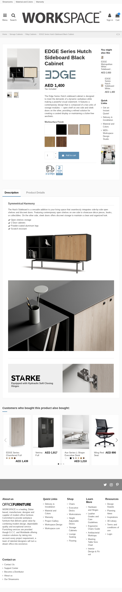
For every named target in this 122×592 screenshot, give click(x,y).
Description (12, 192)
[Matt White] (65, 458)
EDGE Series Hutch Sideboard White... (109, 83)
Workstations (75, 514)
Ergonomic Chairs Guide (94, 527)
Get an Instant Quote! (106, 110)
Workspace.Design (53, 524)
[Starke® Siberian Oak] (9, 458)
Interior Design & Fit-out (94, 551)
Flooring (72, 541)
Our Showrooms (11, 579)
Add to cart (71, 155)
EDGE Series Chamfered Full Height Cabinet (14, 455)
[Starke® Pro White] (68, 458)
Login (109, 534)
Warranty (40, 2)
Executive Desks (73, 509)
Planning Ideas (111, 512)
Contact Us (9, 564)
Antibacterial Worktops (93, 534)
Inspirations (112, 517)
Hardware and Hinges (93, 508)
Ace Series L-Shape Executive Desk (75, 454)
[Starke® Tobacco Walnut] (14, 458)
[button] (58, 464)
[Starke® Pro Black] (70, 458)
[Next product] (119, 34)
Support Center (11, 568)
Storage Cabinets (73, 528)
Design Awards (110, 505)
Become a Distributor (14, 572)
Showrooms (7, 2)
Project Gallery (52, 521)
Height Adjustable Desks (74, 521)
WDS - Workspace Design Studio (108, 134)
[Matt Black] (73, 458)
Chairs (72, 504)
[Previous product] (117, 34)
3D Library (112, 521)
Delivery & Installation (108, 118)
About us (8, 575)
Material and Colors (24, 2)
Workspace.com (52, 528)
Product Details (35, 192)
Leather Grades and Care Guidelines (93, 518)
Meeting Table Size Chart (93, 542)
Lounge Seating (72, 535)
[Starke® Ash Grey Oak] (7, 458)
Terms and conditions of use (113, 527)
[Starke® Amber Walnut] (12, 458)
